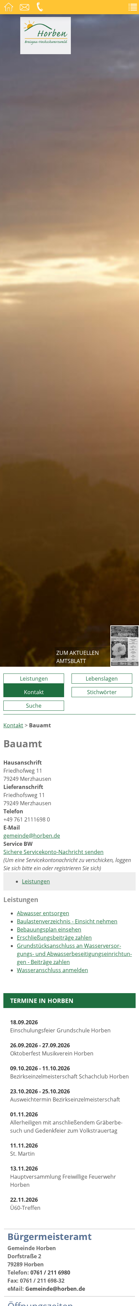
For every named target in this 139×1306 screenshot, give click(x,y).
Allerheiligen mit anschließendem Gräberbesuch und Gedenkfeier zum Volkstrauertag (66, 1122)
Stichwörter (102, 692)
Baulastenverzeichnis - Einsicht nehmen (67, 921)
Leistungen (34, 678)
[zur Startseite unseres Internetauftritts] (45, 42)
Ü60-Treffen (25, 1204)
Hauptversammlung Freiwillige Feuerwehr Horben (63, 1177)
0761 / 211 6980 (50, 1272)
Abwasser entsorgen (43, 913)
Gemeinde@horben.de (55, 1288)
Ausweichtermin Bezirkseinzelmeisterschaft (65, 1095)
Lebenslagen (102, 678)
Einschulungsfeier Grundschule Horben (60, 1026)
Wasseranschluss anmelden (52, 970)
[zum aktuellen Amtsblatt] (124, 645)
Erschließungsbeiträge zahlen (54, 937)
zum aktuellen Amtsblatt (77, 657)
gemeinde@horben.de (31, 835)
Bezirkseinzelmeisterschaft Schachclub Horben (69, 1072)
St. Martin (24, 1149)
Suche (33, 705)
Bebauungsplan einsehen (49, 929)
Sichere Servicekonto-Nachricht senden (53, 852)
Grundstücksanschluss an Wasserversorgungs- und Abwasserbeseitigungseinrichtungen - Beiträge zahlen (74, 954)
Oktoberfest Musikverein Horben (51, 1049)
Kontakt (34, 692)
